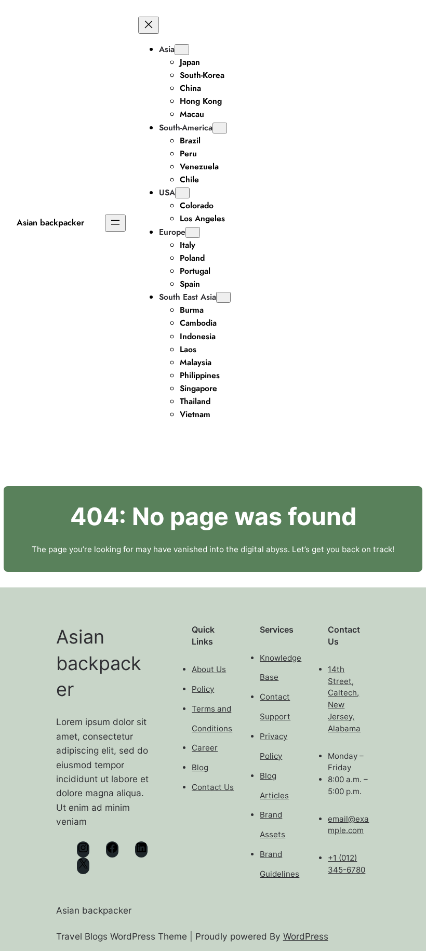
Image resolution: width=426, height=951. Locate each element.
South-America (185, 127)
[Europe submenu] (192, 232)
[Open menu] (115, 223)
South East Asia (187, 297)
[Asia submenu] (182, 49)
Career (205, 748)
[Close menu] (148, 25)
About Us (209, 669)
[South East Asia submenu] (223, 297)
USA (167, 192)
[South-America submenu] (219, 128)
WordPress (305, 936)
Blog (200, 767)
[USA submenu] (182, 192)
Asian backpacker (50, 223)
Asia (167, 49)
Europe (172, 232)
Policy (203, 689)
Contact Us (213, 787)
